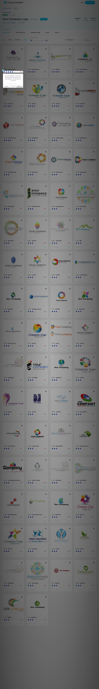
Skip (6, 86)
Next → (20, 86)
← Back (13, 86)
